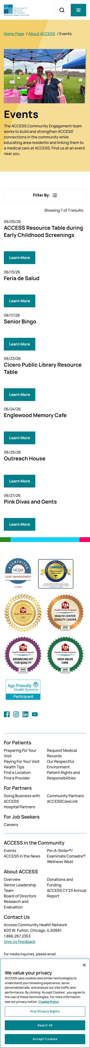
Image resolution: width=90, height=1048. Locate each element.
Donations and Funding (60, 882)
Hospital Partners (19, 806)
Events (10, 850)
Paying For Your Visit (22, 761)
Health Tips (14, 767)
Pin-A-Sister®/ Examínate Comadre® (66, 853)
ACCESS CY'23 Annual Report (66, 893)
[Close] (84, 965)
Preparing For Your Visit (20, 753)
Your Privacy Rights (45, 1011)
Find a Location (17, 772)
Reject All (45, 1025)
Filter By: (41, 195)
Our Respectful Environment (60, 764)
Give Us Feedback (19, 941)
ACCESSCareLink (62, 801)
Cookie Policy (49, 1001)
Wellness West (60, 861)
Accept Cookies (45, 1039)
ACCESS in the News (22, 856)
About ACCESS (41, 33)
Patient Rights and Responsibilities (63, 775)
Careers (11, 824)
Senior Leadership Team (20, 887)
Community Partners (65, 795)
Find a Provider (17, 778)
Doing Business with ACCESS (22, 798)
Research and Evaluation (16, 904)
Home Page (14, 33)
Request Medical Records (62, 753)
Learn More (19, 257)
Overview (12, 879)
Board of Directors (20, 896)
